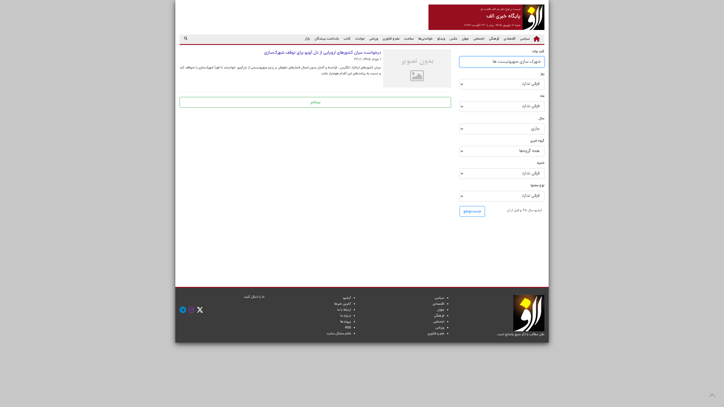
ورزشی (373, 39)
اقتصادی (510, 39)
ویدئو (441, 39)
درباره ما (345, 316)
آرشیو (347, 298)
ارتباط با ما (344, 310)
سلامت (409, 39)
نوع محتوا (537, 185)
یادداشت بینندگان (326, 39)
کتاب (347, 39)
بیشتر (315, 102)
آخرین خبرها (342, 304)
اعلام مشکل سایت (339, 333)
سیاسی (525, 39)
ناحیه (540, 163)
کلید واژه (538, 51)
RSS (348, 327)
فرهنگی (494, 39)
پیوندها (345, 321)
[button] (524, 210)
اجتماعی (478, 39)
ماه (542, 96)
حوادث (360, 39)
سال (541, 118)
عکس (453, 39)
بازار (307, 39)
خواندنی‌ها (425, 39)
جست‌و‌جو (472, 211)
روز (542, 74)
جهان (465, 39)
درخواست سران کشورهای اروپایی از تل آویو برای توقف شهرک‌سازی (321, 52)
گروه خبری (537, 141)
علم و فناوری (391, 39)
